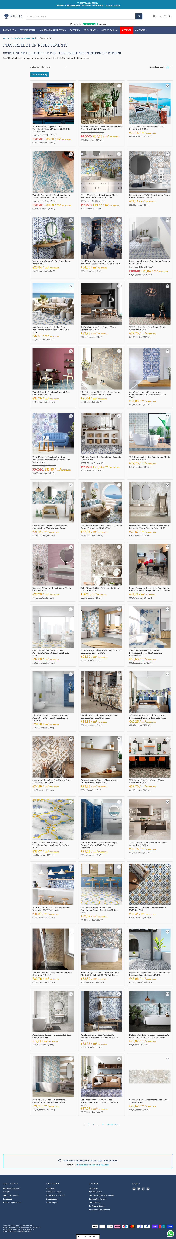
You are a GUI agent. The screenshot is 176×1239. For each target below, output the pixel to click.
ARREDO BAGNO (109, 30)
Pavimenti (50, 1188)
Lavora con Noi (95, 1192)
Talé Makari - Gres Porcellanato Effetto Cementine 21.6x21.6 (146, 127)
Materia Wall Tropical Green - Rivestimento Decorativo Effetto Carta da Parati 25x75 (149, 1036)
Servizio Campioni (11, 1195)
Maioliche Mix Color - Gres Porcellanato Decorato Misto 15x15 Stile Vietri (99, 716)
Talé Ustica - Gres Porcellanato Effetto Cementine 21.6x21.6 (146, 781)
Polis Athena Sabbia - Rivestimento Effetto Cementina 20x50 (100, 589)
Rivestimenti (51, 1199)
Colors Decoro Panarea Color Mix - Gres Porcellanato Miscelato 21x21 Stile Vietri (147, 716)
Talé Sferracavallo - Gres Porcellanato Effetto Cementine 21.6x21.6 (149, 458)
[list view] (171, 67)
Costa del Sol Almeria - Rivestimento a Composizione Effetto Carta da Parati (49, 526)
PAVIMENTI (9, 30)
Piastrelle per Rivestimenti (23, 38)
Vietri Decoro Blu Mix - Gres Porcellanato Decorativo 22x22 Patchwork (51, 908)
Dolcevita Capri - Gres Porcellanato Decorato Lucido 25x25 (101, 458)
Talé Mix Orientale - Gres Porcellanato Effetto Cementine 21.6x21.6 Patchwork (101, 127)
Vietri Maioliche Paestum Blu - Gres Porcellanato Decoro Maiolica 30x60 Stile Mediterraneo (51, 459)
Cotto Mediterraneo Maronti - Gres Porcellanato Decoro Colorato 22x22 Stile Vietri (147, 394)
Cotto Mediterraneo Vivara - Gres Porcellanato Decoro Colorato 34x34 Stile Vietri (99, 910)
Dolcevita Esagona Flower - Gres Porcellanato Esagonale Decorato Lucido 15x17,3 (149, 973)
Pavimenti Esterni (53, 1192)
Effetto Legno (51, 1202)
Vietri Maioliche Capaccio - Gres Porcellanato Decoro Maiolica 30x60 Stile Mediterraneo (51, 129)
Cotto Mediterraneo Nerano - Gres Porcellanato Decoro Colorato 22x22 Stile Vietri (50, 653)
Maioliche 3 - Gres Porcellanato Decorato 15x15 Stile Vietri (147, 908)
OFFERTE (126, 30)
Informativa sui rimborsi (99, 1209)
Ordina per (34, 67)
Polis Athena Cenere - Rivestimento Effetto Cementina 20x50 (51, 1036)
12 (103, 1124)
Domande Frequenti (11, 1188)
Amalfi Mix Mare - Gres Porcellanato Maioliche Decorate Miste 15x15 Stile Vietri (100, 262)
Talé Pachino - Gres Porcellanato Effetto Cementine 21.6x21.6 (147, 328)
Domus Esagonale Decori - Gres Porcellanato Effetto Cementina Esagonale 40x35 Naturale (149, 589)
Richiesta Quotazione (12, 1202)
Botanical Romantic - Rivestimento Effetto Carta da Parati (51, 589)
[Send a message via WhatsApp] (171, 1234)
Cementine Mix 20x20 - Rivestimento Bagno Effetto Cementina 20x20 (149, 196)
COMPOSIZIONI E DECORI (52, 30)
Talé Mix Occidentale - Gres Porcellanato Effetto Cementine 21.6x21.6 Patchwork (51, 196)
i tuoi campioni (89, 1237)
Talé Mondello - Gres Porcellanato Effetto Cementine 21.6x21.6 (148, 843)
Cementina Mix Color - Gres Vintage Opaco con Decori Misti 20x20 (51, 781)
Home (6, 38)
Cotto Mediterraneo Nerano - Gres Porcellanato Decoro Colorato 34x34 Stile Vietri (50, 845)
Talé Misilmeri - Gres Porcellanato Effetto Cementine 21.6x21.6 (51, 393)
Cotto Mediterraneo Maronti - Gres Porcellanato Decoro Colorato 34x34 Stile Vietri (99, 1102)
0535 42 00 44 (72, 5)
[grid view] (167, 67)
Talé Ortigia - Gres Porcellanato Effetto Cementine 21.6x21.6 (98, 328)
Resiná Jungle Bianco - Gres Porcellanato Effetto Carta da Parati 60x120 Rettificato (100, 973)
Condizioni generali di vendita (101, 1195)
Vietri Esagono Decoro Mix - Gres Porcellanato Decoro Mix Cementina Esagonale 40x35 (145, 653)
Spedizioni (7, 1199)
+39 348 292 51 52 (113, 5)
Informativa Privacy (97, 1199)
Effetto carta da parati (55, 1195)
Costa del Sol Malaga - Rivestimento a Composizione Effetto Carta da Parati (49, 1101)
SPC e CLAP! (90, 30)
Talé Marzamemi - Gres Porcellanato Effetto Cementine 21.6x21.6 (52, 973)
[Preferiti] (165, 16)
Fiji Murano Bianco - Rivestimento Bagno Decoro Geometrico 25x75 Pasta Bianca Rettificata (51, 718)
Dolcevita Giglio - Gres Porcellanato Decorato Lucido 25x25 (149, 262)
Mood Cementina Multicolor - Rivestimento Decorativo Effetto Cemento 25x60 (100, 393)
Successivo (112, 1124)
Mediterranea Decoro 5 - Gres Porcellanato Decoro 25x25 (51, 262)
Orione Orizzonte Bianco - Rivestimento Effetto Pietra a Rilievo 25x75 (99, 781)
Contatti (6, 1192)
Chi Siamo (93, 1188)
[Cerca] (138, 16)
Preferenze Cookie (96, 1206)
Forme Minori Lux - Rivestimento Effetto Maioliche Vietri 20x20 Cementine (99, 196)
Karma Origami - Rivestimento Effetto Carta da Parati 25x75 (149, 1101)
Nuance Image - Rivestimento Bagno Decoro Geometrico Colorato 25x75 (101, 651)
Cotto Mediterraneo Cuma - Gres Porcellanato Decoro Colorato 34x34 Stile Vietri (101, 526)
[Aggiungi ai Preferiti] (71, 86)
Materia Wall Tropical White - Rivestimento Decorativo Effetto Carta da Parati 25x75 (149, 526)
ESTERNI (74, 30)
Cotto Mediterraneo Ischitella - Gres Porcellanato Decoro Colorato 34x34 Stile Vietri (50, 329)
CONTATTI (140, 30)
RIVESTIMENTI (27, 30)
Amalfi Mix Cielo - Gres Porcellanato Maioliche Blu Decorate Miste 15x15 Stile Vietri (99, 1037)
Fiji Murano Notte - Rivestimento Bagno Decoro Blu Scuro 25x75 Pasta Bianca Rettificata (99, 845)
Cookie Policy (94, 1202)
